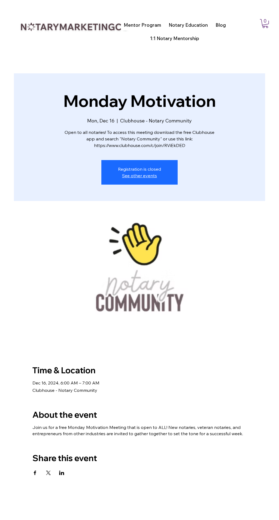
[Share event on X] (48, 473)
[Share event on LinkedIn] (61, 473)
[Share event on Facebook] (35, 473)
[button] (265, 23)
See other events (139, 175)
